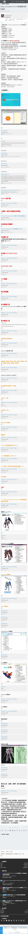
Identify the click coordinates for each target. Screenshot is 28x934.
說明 (20, 853)
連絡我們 (2, 853)
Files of (4, 535)
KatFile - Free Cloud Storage (9, 203)
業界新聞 (4, 897)
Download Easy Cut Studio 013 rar (11, 190)
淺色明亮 (2, 851)
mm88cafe (25, 867)
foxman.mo (4, 11)
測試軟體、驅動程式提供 (7, 884)
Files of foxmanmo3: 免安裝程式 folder (12, 229)
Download (4, 130)
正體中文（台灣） (9, 851)
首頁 (23, 853)
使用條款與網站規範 (9, 853)
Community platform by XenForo (12, 926)
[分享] (24, 23)
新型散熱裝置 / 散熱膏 (7, 877)
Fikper (3, 141)
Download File (6, 174)
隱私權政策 (16, 853)
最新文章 (4, 871)
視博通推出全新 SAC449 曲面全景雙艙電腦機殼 (14, 894)
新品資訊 (4, 891)
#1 (26, 22)
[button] (2, 1)
